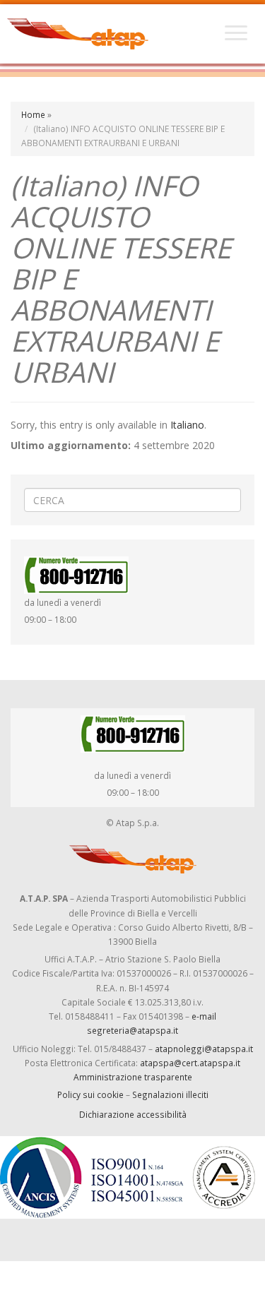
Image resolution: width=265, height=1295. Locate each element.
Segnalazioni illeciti (170, 1094)
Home (33, 114)
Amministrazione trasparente (132, 1076)
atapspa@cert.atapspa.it (190, 1062)
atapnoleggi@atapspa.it (204, 1048)
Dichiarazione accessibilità (133, 1114)
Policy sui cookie (90, 1094)
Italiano (187, 424)
